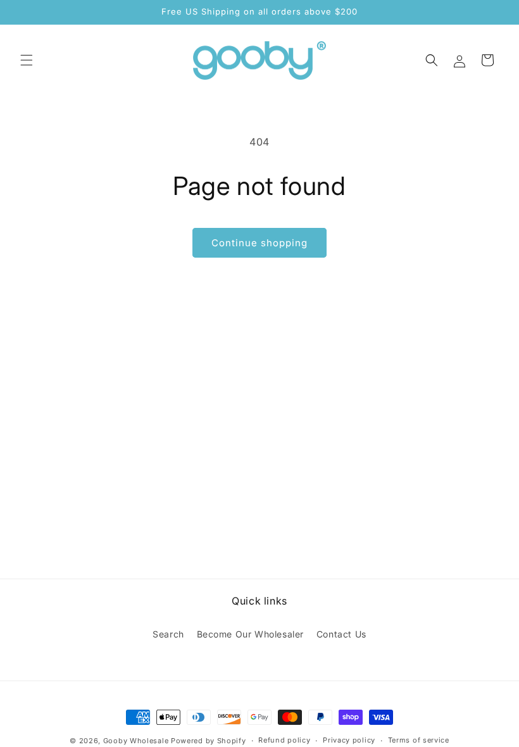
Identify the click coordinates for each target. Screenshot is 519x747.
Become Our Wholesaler (250, 634)
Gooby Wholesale (136, 740)
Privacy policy (349, 740)
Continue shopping (259, 243)
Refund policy (284, 740)
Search (168, 634)
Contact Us (341, 634)
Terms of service (418, 740)
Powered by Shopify (208, 740)
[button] (27, 60)
